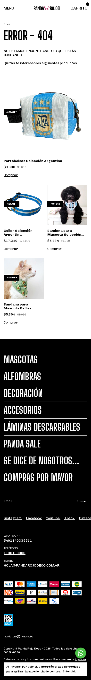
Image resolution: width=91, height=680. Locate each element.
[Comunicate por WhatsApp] (80, 653)
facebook (34, 518)
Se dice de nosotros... (41, 461)
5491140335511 (18, 540)
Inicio (7, 24)
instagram (13, 518)
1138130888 (14, 553)
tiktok (69, 518)
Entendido (69, 671)
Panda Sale (22, 444)
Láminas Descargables (42, 427)
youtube (53, 518)
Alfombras (22, 376)
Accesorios (23, 410)
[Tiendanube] (19, 637)
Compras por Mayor (38, 477)
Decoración (23, 393)
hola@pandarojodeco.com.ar (31, 565)
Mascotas (21, 359)
